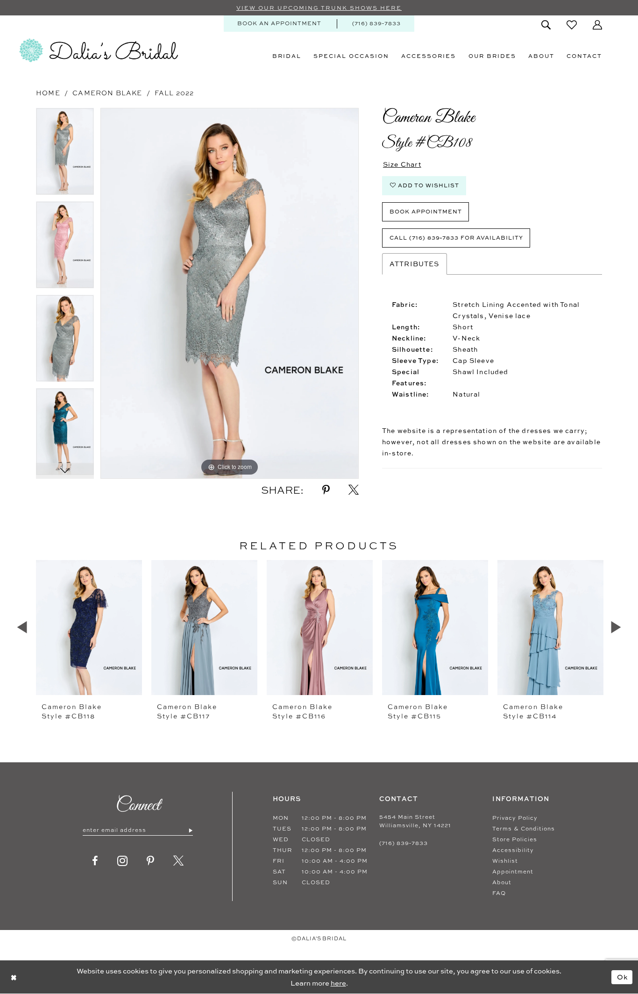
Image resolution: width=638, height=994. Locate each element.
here (338, 983)
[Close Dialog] (14, 977)
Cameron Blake (107, 92)
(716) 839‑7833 (403, 843)
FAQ (499, 893)
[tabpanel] (65, 154)
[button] (597, 25)
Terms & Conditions (523, 828)
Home (48, 92)
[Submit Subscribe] (190, 830)
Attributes (415, 263)
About (501, 882)
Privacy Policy (515, 818)
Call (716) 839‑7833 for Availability (456, 237)
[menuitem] (279, 23)
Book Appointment (426, 211)
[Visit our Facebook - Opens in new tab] (95, 861)
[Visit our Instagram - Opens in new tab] (122, 861)
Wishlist (505, 861)
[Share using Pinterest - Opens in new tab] (326, 490)
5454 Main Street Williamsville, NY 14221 (415, 821)
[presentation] (89, 627)
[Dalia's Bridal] (98, 50)
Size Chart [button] (402, 164)
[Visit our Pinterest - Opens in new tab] (151, 861)
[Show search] (546, 25)
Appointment (512, 871)
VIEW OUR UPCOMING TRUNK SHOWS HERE (319, 8)
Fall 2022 (174, 92)
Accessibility (513, 850)
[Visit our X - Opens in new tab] (178, 860)
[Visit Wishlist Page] (572, 24)
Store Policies (514, 839)
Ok (622, 976)
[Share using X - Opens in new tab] (353, 490)
